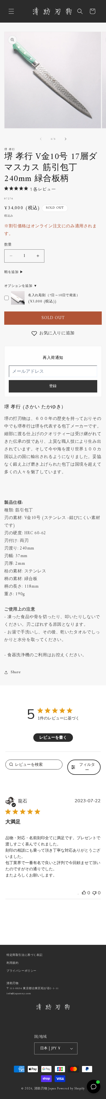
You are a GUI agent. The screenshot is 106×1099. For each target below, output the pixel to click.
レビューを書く (53, 737)
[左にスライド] (40, 139)
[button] (11, 11)
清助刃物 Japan (45, 1088)
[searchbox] (34, 764)
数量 (8, 245)
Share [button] (16, 672)
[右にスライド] (65, 139)
